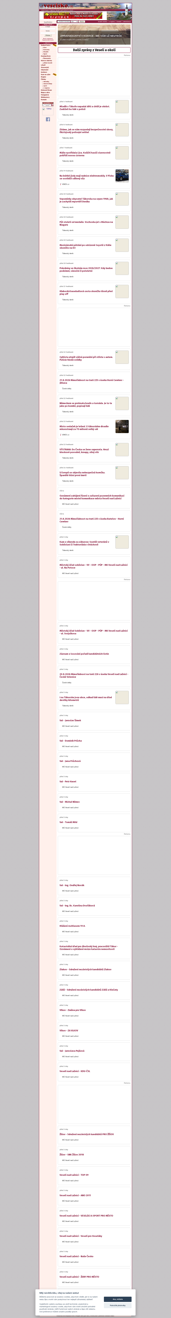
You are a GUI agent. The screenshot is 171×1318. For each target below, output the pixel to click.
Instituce (44, 72)
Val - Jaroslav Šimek (70, 720)
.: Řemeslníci (46, 58)
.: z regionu (46, 88)
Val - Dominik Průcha (71, 740)
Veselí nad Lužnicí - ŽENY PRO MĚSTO (79, 1276)
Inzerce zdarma (46, 60)
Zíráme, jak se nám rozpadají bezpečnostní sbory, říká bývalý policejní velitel (86, 131)
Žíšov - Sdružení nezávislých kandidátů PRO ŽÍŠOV (87, 1134)
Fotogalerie (45, 95)
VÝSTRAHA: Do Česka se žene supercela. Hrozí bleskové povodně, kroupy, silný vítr (84, 451)
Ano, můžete (118, 1299)
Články (43, 79)
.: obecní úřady (47, 83)
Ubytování (44, 70)
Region (43, 77)
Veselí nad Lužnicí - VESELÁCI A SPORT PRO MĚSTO (86, 1215)
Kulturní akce (45, 45)
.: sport (44, 86)
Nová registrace (48, 38)
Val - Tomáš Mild (68, 822)
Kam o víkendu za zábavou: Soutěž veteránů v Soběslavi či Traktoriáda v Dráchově (84, 543)
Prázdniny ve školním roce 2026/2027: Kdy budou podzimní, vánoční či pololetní (86, 269)
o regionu (112, 21)
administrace (127, 21)
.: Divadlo (45, 51)
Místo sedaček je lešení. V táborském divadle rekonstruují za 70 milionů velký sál (84, 428)
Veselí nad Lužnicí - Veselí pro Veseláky (81, 1236)
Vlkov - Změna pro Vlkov (73, 1010)
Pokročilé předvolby (118, 1305)
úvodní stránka (102, 21)
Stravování (45, 67)
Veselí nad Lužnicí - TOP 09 (74, 1175)
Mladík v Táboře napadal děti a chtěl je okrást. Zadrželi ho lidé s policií (85, 108)
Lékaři (43, 65)
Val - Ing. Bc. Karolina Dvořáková (77, 905)
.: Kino (44, 47)
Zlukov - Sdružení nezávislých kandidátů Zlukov (85, 969)
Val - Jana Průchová (70, 761)
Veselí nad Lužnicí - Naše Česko (76, 1256)
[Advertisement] (94, 76)
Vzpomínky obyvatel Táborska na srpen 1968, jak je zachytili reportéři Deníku (86, 200)
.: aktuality (45, 81)
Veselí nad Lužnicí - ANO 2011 (75, 1195)
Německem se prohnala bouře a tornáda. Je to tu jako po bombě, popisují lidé (86, 404)
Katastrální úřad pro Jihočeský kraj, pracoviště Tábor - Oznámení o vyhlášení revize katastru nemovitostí (89, 948)
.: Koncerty (45, 49)
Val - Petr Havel (68, 781)
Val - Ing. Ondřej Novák (72, 885)
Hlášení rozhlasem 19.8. (73, 926)
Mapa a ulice (45, 92)
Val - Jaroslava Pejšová (72, 1051)
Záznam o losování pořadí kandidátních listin (84, 654)
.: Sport (44, 54)
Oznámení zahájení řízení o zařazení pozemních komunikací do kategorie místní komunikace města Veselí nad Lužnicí (92, 497)
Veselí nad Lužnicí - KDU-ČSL (75, 1071)
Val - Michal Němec (70, 802)
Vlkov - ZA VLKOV (69, 1030)
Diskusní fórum (46, 90)
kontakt (119, 21)
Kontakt (44, 100)
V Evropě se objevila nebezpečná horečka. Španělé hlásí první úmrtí (82, 474)
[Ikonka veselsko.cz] (47, 106)
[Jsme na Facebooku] (48, 119)
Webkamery (45, 97)
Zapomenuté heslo (48, 40)
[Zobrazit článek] (122, 112)
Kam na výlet (45, 74)
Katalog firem (46, 56)
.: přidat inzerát (47, 63)
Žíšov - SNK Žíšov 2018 (72, 1154)
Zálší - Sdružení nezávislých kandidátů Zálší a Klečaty (89, 989)
